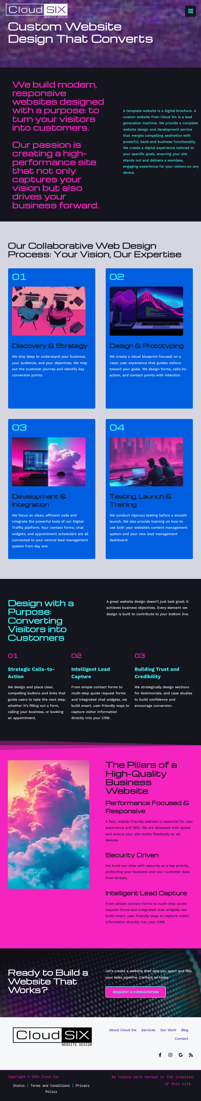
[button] (135, 992)
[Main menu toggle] (190, 11)
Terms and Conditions (50, 1085)
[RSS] (191, 1055)
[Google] (180, 1055)
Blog (184, 1030)
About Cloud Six (123, 1030)
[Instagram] (170, 1055)
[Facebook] (160, 1055)
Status (19, 1085)
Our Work (168, 1030)
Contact (181, 1038)
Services (148, 1030)
